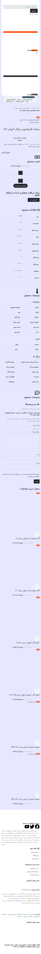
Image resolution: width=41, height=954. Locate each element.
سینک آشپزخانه (12, 144)
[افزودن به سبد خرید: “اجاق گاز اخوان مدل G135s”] (37, 638)
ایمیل (37, 463)
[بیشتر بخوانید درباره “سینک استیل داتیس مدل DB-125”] (37, 795)
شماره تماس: (30, 890)
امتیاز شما (36, 425)
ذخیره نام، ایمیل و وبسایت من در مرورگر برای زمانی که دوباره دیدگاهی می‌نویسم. (21, 475)
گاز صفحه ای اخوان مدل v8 (28, 538)
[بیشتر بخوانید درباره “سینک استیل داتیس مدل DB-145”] (37, 743)
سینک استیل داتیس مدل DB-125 (25, 799)
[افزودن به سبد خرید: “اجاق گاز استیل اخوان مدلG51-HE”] (37, 691)
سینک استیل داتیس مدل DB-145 (25, 747)
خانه (38, 108)
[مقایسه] (27, 534)
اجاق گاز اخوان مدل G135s (28, 642)
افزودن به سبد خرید (20, 185)
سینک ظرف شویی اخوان (22, 108)
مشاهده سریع (32, 534)
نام (38, 454)
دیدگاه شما (36, 432)
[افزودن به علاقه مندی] (21, 534)
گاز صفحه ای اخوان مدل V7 (27, 590)
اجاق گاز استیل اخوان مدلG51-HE (24, 695)
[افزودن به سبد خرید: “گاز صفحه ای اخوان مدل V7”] (37, 586)
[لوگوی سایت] (32, 2)
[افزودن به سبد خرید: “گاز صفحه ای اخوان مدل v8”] (37, 534)
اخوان (33, 108)
